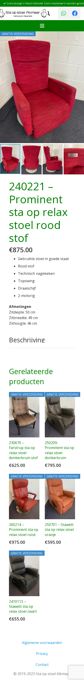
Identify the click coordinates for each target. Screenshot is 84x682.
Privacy (42, 653)
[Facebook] (74, 13)
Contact (42, 664)
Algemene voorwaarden (42, 642)
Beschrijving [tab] (27, 339)
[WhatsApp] (63, 13)
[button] (42, 25)
